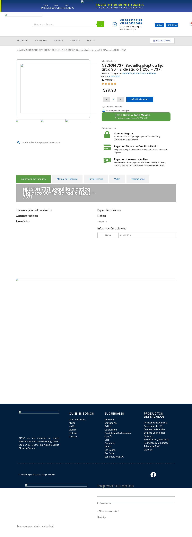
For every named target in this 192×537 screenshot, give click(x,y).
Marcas (91, 40)
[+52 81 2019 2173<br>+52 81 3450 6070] (114, 24)
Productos (22, 40)
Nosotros (58, 40)
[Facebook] (153, 474)
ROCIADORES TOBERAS (47, 50)
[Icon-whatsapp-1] (167, 474)
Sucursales (41, 40)
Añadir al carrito (139, 99)
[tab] (33, 179)
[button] (112, 106)
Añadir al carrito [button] (34, 387)
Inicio (18, 50)
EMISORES (28, 50)
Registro (101, 517)
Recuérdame (105, 503)
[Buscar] (100, 24)
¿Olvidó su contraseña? (108, 511)
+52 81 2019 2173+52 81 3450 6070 (131, 22)
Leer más (73, 373)
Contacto (75, 40)
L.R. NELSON (113, 76)
